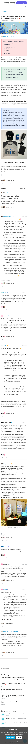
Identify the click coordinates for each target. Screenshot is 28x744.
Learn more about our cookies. (15, 734)
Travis (7, 722)
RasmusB (5, 316)
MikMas (5, 192)
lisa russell (5, 546)
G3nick (5, 292)
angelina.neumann (7, 216)
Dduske (7, 713)
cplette (5, 589)
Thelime (5, 345)
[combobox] (14, 6)
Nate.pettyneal (7, 422)
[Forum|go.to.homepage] (9, 3)
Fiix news (4, 11)
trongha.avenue (7, 464)
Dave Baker (6, 564)
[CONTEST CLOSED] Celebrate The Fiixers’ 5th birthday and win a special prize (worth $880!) (12, 678)
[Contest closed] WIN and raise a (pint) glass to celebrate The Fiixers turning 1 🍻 (12, 695)
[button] (2, 3)
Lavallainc (8, 718)
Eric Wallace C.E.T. (7, 36)
